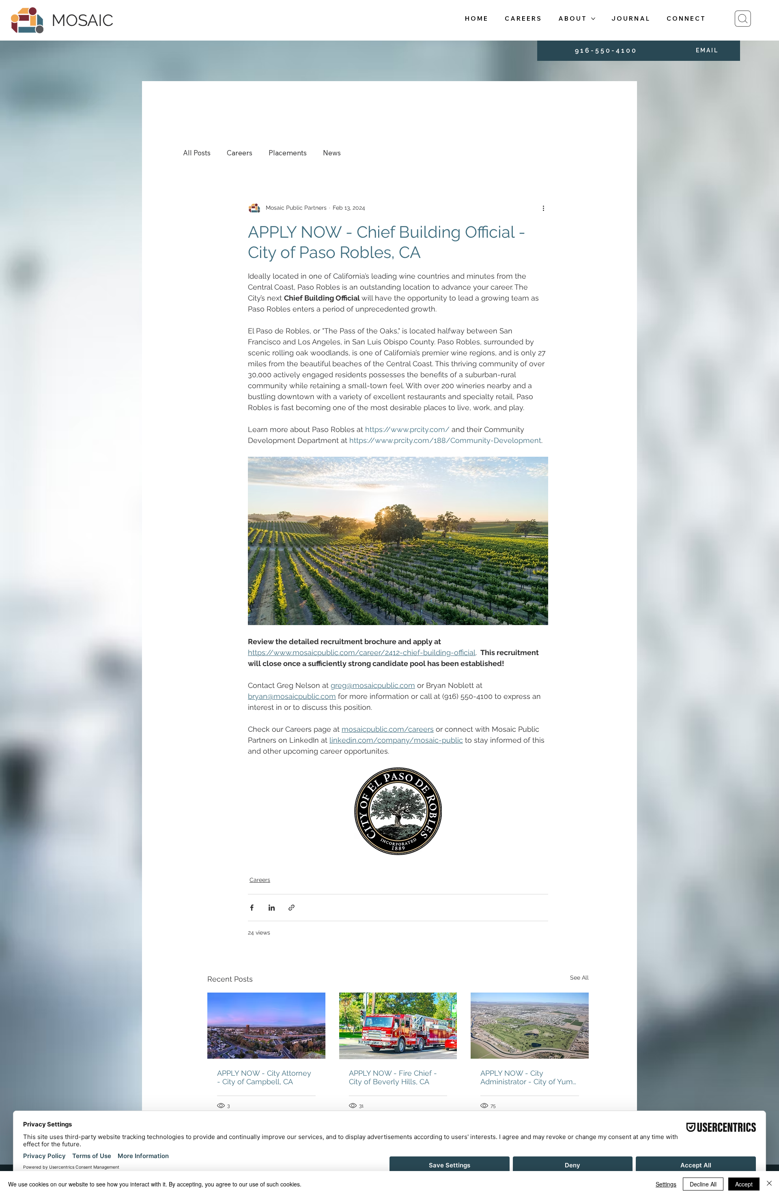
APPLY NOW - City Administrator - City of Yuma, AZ (529, 1077)
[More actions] (543, 208)
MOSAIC (82, 20)
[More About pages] (593, 19)
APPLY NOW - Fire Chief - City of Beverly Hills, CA (393, 1077)
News (332, 152)
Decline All (703, 1184)
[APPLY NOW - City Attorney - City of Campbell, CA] (266, 1026)
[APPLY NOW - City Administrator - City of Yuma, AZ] (530, 1026)
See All (579, 977)
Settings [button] (666, 1184)
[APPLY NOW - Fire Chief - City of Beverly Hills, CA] (398, 1026)
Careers (239, 152)
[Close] (769, 1184)
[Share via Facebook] (252, 907)
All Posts (197, 152)
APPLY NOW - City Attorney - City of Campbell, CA (264, 1077)
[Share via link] (291, 907)
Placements (288, 152)
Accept (744, 1184)
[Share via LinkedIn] (271, 907)
